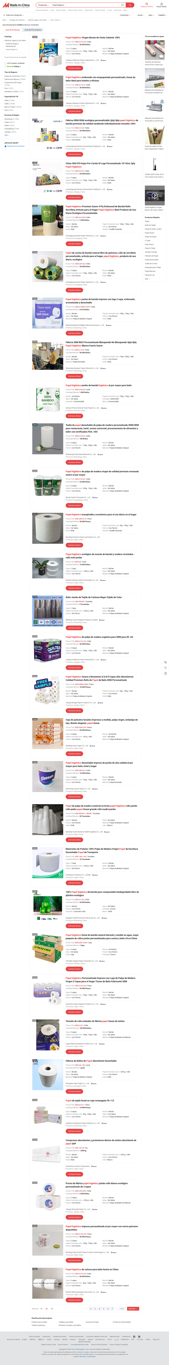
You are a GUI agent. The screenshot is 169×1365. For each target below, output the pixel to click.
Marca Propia (12, 107)
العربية (116, 1339)
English (24, 1339)
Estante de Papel (92, 1322)
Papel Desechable (151, 259)
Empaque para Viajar (153, 267)
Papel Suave (89, 10)
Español (65, 1339)
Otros (8, 110)
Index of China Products (99, 1344)
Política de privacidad (76, 1336)
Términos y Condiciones (87, 1356)
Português (81, 1339)
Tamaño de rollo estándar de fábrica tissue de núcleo (95, 1021)
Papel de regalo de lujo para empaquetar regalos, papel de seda (155, 149)
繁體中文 (41, 1339)
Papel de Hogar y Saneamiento (12, 44)
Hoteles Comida (151, 252)
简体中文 (33, 1339)
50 (52, 1308)
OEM (9, 100)
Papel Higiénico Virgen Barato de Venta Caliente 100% (154, 210)
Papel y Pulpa (150, 248)
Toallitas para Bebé (66, 1322)
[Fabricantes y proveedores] (15, 5)
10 (41, 1308)
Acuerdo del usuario (59, 1336)
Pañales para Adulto (39, 1322)
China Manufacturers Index (80, 1344)
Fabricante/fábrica (14, 79)
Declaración (46, 1336)
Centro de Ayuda (34, 1336)
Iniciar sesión (162, 6)
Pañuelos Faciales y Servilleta (70, 1325)
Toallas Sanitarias (38, 1325)
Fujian (9, 122)
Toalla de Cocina (151, 263)
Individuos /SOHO (14, 91)
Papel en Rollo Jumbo (75, 10)
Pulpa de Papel (100, 10)
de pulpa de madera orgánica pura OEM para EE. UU (99, 637)
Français (57, 1339)
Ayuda (139, 15)
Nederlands (125, 1339)
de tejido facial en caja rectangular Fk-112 (90, 1100)
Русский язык (100, 1339)
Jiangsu (10, 132)
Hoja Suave (117, 10)
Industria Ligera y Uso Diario (15, 40)
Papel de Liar (150, 275)
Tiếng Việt (156, 1339)
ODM (9, 103)
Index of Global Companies (119, 1344)
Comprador (124, 15)
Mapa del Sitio (115, 1336)
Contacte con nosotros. (15, 146)
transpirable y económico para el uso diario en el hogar (101, 514)
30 (47, 1309)
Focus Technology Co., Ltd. (80, 1349)
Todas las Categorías (14, 15)
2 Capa (109, 10)
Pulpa (52, 10)
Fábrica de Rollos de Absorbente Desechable (91, 1061)
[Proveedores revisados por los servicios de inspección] (15, 63)
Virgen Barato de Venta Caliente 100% (93, 37)
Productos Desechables (122, 1322)
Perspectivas (126, 1336)
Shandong (11, 119)
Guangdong (11, 128)
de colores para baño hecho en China (92, 1269)
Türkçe (148, 1339)
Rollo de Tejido (61, 10)
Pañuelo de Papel (151, 256)
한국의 (109, 1339)
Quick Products (63, 1344)
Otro (8, 88)
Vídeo (35, 37)
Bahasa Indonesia (85, 1342)
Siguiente (132, 1308)
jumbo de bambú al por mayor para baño (99, 385)
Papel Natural (150, 271)
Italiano (90, 1339)
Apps (150, 15)
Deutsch (73, 1339)
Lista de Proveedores (33, 30)
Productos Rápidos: (42, 10)
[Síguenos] (134, 1336)
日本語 (49, 1339)
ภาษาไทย (140, 1339)
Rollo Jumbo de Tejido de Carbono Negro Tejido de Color (94, 597)
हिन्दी (132, 1339)
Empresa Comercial (15, 76)
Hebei (9, 125)
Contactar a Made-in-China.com (96, 1336)
